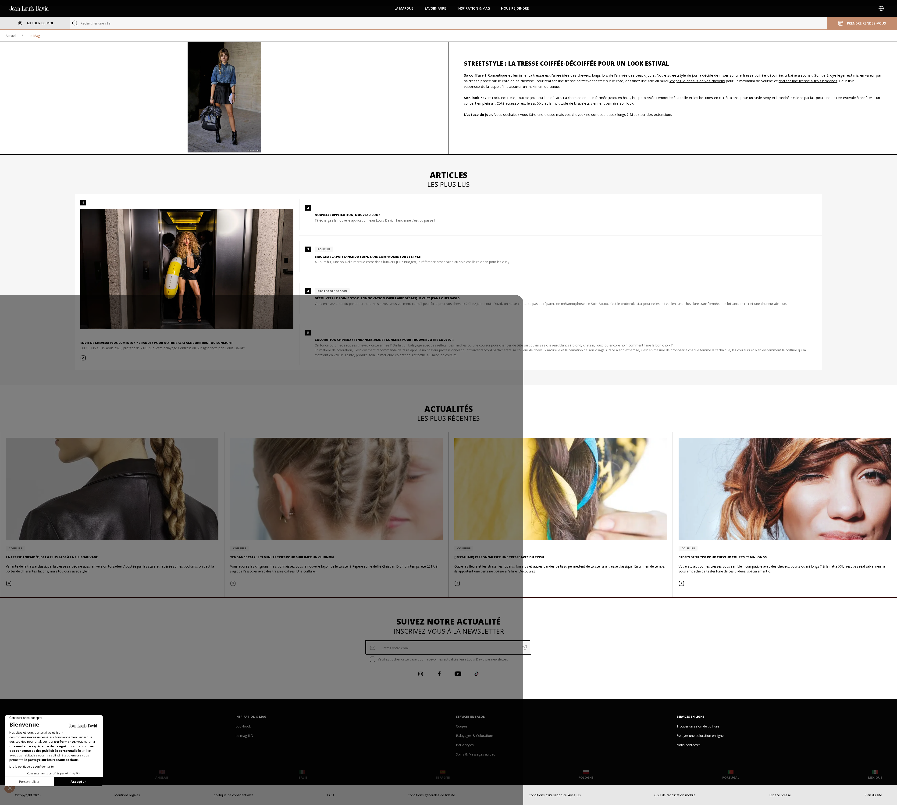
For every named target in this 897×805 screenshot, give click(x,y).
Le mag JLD (244, 735)
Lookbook (243, 726)
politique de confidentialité (233, 795)
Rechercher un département (101, 23)
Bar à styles (465, 745)
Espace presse (780, 795)
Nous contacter (688, 745)
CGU (330, 795)
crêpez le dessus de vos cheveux (697, 80)
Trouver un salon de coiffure (697, 726)
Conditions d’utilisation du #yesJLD (555, 795)
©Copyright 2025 (28, 795)
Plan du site (873, 795)
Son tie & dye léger (830, 75)
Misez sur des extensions (651, 114)
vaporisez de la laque (481, 86)
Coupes (461, 726)
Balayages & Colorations (475, 735)
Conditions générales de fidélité (431, 795)
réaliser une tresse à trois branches (808, 80)
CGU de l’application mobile (674, 795)
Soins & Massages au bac (475, 754)
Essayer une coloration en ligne (700, 735)
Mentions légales (127, 795)
